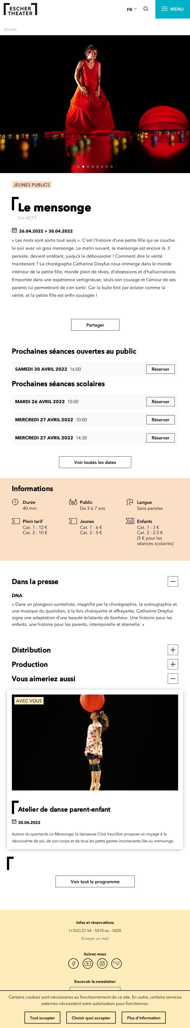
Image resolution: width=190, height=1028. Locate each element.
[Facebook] (73, 963)
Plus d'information (143, 1017)
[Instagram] (102, 963)
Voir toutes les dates (95, 462)
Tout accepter (42, 1017)
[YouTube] (88, 963)
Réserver (160, 369)
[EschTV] (116, 963)
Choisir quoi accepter (91, 1017)
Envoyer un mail (95, 938)
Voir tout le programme (95, 881)
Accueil (10, 29)
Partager (95, 325)
